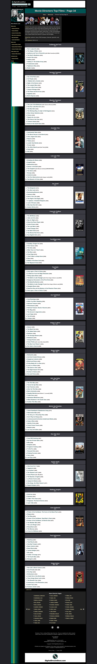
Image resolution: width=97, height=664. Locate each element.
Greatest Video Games (16, 53)
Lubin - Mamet (53, 611)
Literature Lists (14, 56)
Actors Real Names (16, 39)
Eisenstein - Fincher (39, 618)
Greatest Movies (15, 30)
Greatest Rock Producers (17, 46)
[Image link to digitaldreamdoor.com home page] (19, 1)
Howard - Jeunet (53, 600)
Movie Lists (13, 26)
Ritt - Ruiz (68, 600)
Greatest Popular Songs (16, 48)
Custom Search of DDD (22, 6)
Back (29, 609)
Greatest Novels (15, 58)
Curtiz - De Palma (37, 613)
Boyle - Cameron (37, 604)
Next (81, 609)
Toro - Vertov (68, 611)
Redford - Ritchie (69, 597)
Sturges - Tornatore (70, 609)
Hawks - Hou (53, 597)
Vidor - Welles (69, 613)
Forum (12, 60)
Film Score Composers (16, 35)
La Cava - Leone (53, 606)
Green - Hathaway (54, 595)
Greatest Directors (15, 28)
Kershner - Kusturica (54, 604)
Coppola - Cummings (38, 611)
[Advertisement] (59, 4)
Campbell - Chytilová (38, 606)
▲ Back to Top (28, 589)
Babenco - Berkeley (38, 600)
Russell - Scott (69, 602)
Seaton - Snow (69, 604)
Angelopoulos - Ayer (38, 597)
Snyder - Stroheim (70, 606)
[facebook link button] (52, 628)
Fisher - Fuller (37, 620)
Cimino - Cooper (37, 609)
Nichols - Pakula (53, 620)
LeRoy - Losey (53, 609)
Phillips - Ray (69, 595)
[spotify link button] (58, 628)
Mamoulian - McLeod (54, 613)
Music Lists (13, 42)
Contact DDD (59, 650)
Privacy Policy (52, 650)
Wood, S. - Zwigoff (69, 618)
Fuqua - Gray (37, 622)
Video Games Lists (15, 51)
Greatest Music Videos (16, 44)
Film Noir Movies (15, 37)
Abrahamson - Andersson (39, 595)
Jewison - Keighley (54, 602)
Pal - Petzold (52, 622)
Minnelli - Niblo (53, 618)
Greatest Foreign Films (16, 32)
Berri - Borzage (37, 602)
